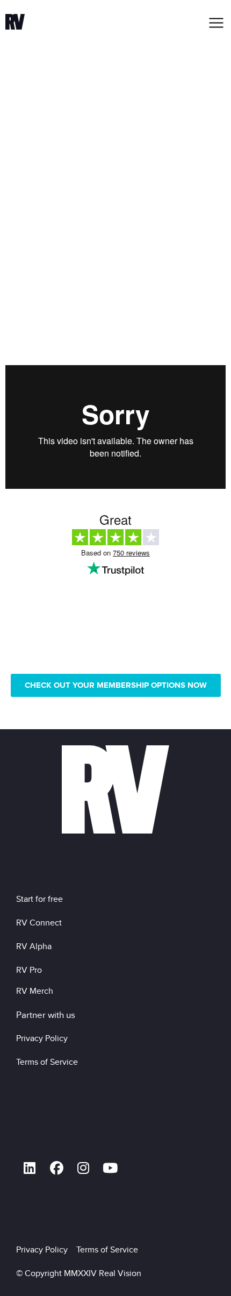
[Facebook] (56, 1168)
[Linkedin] (29, 1168)
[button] (216, 22)
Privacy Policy (44, 1038)
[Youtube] (110, 1168)
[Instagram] (83, 1168)
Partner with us (45, 1014)
